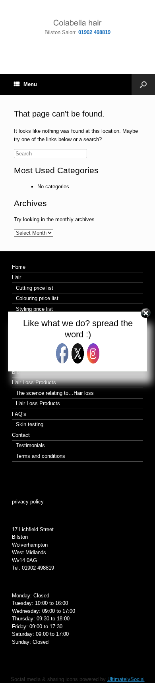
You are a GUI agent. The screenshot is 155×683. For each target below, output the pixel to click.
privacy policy (28, 502)
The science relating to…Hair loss (55, 393)
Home (18, 267)
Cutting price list (34, 288)
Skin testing (29, 424)
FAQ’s (19, 414)
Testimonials (30, 445)
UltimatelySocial (126, 679)
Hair (16, 277)
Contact (21, 435)
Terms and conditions (40, 456)
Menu (30, 84)
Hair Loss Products (34, 382)
